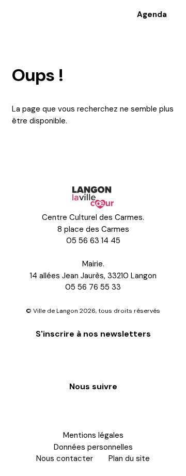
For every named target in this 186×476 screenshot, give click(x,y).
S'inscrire (93, 359)
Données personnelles (93, 447)
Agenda (152, 14)
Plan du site (129, 458)
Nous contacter (64, 458)
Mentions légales (93, 435)
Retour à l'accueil (54, 149)
